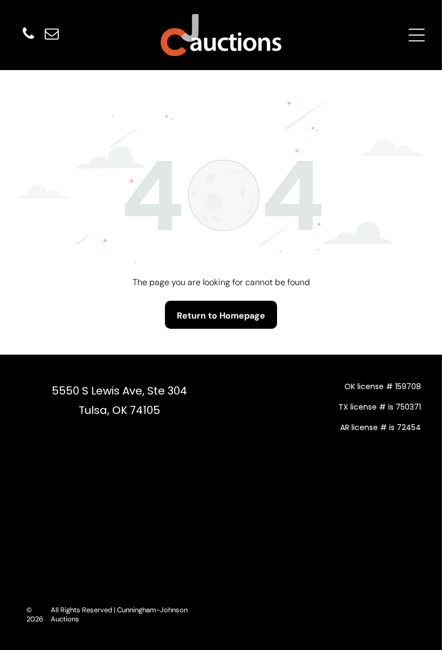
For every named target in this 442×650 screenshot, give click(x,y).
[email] (52, 35)
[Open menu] (417, 35)
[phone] (28, 35)
